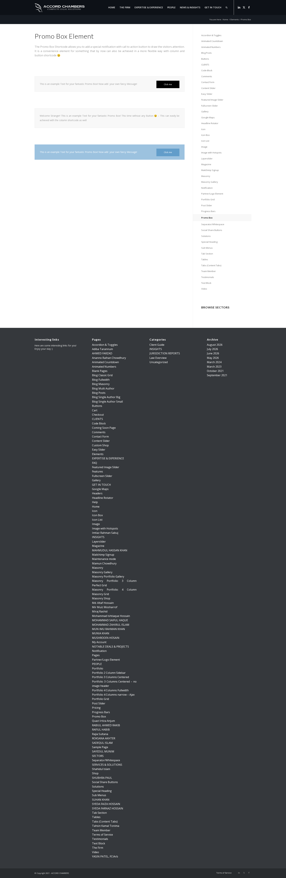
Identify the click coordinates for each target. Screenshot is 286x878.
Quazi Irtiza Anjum (103, 721)
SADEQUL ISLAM (102, 743)
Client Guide (156, 345)
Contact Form (207, 82)
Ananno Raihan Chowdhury (109, 358)
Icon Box (205, 135)
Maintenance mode (104, 559)
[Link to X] (243, 7)
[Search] (226, 7)
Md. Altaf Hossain (103, 603)
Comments (206, 76)
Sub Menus (207, 247)
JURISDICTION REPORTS (164, 353)
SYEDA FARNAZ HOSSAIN (107, 808)
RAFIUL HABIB (101, 729)
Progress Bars (208, 211)
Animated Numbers (211, 47)
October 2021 (215, 371)
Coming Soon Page (104, 428)
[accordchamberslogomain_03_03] (60, 7)
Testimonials (207, 277)
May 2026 (213, 358)
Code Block (206, 70)
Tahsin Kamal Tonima (105, 826)
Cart (94, 410)
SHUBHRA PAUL (102, 778)
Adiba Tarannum (102, 349)
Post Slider (206, 205)
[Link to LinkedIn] (239, 7)
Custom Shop (100, 445)
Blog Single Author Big (106, 397)
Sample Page (100, 747)
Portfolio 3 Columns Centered (110, 677)
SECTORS (98, 756)
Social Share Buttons (211, 230)
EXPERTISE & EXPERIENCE (108, 458)
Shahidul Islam (101, 769)
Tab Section (207, 253)
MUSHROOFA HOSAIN (105, 638)
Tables (204, 259)
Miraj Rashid (99, 611)
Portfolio (97, 668)
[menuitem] (111, 7)
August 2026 (214, 345)
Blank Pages (99, 371)
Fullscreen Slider (209, 105)
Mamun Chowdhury (104, 563)
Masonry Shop (101, 598)
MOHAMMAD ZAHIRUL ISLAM (110, 625)
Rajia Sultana (100, 734)
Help (95, 502)
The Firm (97, 848)
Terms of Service (102, 834)
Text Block (206, 282)
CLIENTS (205, 64)
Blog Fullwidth (101, 380)
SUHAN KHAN (100, 799)
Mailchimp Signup (210, 170)
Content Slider (208, 88)
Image (204, 146)
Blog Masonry (101, 384)
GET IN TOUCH (101, 485)
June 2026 (213, 353)
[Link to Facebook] (248, 7)
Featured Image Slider (212, 99)
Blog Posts (206, 52)
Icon (203, 129)
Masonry (205, 176)
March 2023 (214, 366)
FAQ (94, 463)
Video (204, 288)
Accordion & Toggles (211, 35)
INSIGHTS (98, 537)
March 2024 (214, 362)
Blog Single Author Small (107, 401)
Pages (96, 655)
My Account (99, 642)
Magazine (206, 164)
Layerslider (207, 158)
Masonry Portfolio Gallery (108, 576)
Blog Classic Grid (102, 375)
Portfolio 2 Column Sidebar (109, 673)
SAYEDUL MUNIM (103, 751)
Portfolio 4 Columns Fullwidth (110, 690)
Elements (97, 454)
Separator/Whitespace (212, 224)
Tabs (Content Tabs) (211, 265)
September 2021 (217, 375)
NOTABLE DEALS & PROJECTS (110, 646)
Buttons (205, 58)
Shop (95, 773)
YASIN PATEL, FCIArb (105, 856)
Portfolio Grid (208, 199)
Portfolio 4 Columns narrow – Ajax (113, 694)
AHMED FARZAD (102, 353)
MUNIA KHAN (100, 633)
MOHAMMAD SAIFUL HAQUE (110, 620)
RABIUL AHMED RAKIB (106, 725)
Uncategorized (158, 362)
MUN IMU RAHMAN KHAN (108, 629)
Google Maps (208, 117)
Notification (207, 187)
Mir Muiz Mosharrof (104, 607)
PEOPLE (97, 664)
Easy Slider (206, 93)
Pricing (96, 708)
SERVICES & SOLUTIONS (107, 765)
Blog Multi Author (103, 388)
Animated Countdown (212, 41)
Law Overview (158, 358)
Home (95, 506)
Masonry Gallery (209, 181)
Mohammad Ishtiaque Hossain (111, 616)
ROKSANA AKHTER (103, 738)
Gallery (205, 111)
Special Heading (209, 241)
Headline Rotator (209, 123)
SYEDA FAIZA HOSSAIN (106, 804)
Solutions (206, 236)
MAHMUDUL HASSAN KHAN (109, 550)
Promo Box (207, 217)
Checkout (98, 414)
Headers (97, 493)
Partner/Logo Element (212, 193)
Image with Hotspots (211, 152)
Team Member (208, 271)
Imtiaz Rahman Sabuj (105, 533)
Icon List (205, 140)
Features (97, 471)
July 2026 (212, 349)
